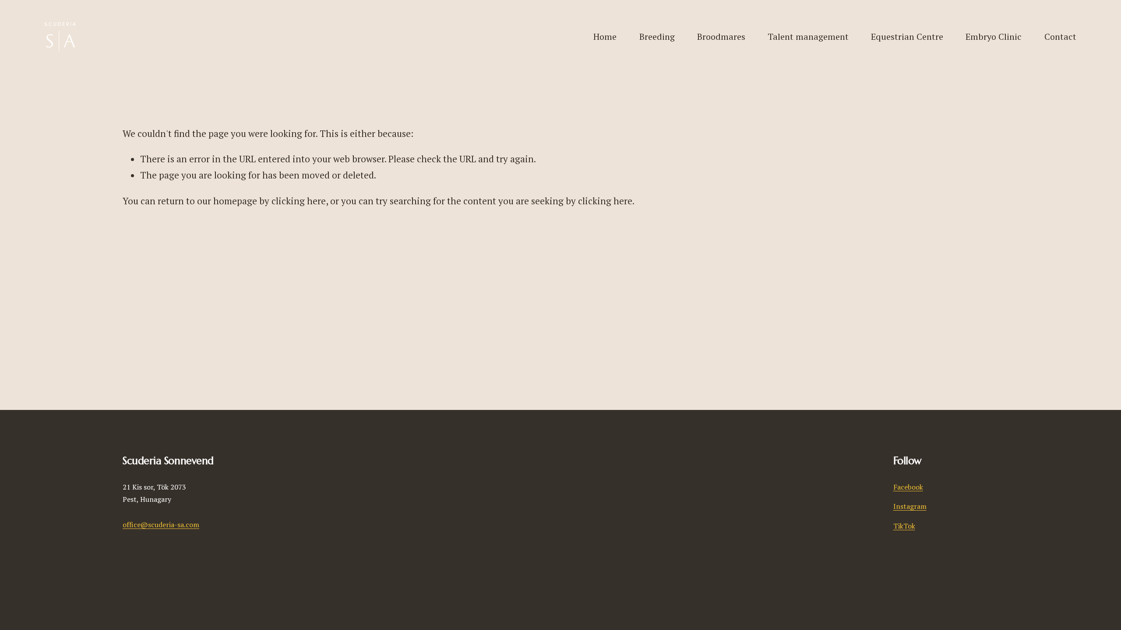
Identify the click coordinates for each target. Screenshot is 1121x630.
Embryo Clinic (994, 36)
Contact (1060, 36)
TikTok (904, 526)
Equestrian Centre (907, 36)
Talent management (808, 36)
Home (605, 36)
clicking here (298, 201)
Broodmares (721, 36)
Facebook (908, 487)
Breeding (657, 36)
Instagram (910, 506)
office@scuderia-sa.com (161, 524)
